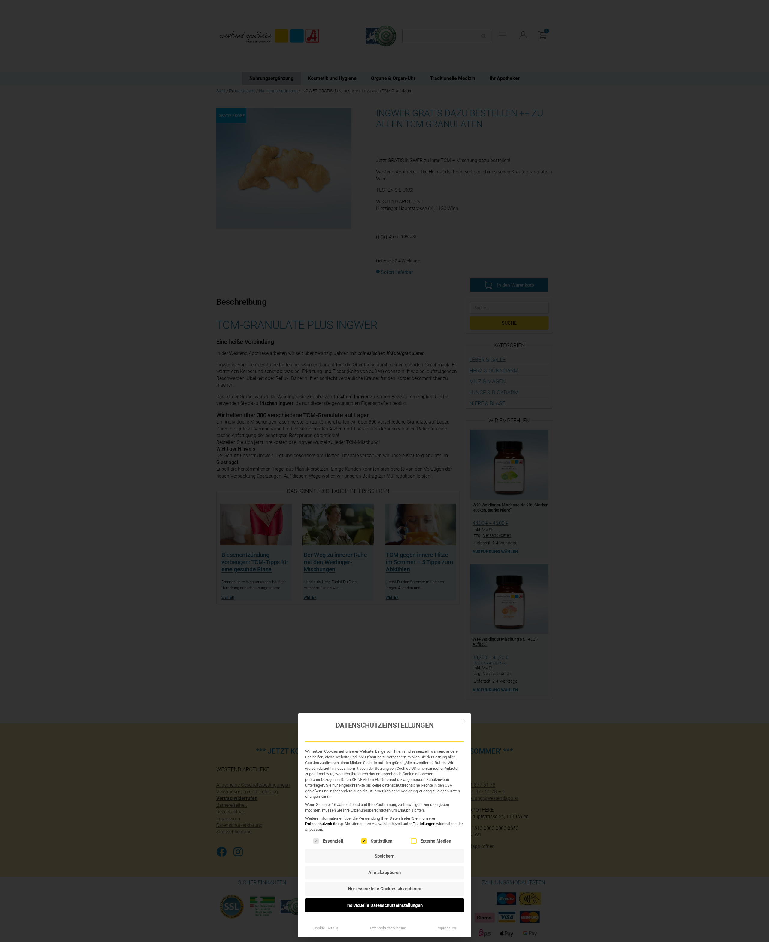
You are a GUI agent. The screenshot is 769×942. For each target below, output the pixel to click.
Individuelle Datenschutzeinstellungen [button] (384, 905)
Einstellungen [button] (423, 823)
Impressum (446, 928)
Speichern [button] (384, 856)
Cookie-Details (325, 928)
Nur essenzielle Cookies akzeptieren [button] (384, 889)
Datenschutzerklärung (324, 823)
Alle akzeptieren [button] (384, 872)
